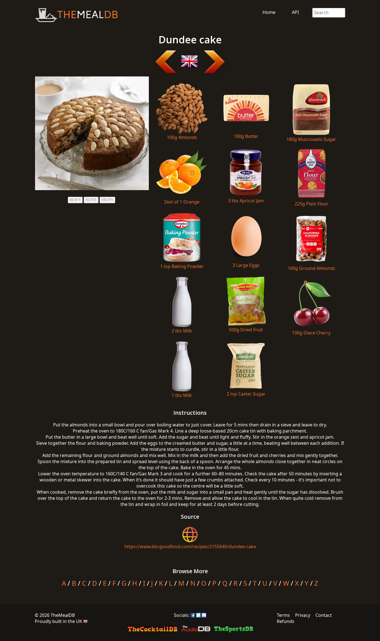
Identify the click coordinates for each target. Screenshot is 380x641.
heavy (75, 200)
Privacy (302, 615)
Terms (283, 615)
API (295, 12)
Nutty (91, 200)
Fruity (107, 200)
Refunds (285, 621)
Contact (323, 615)
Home (269, 12)
